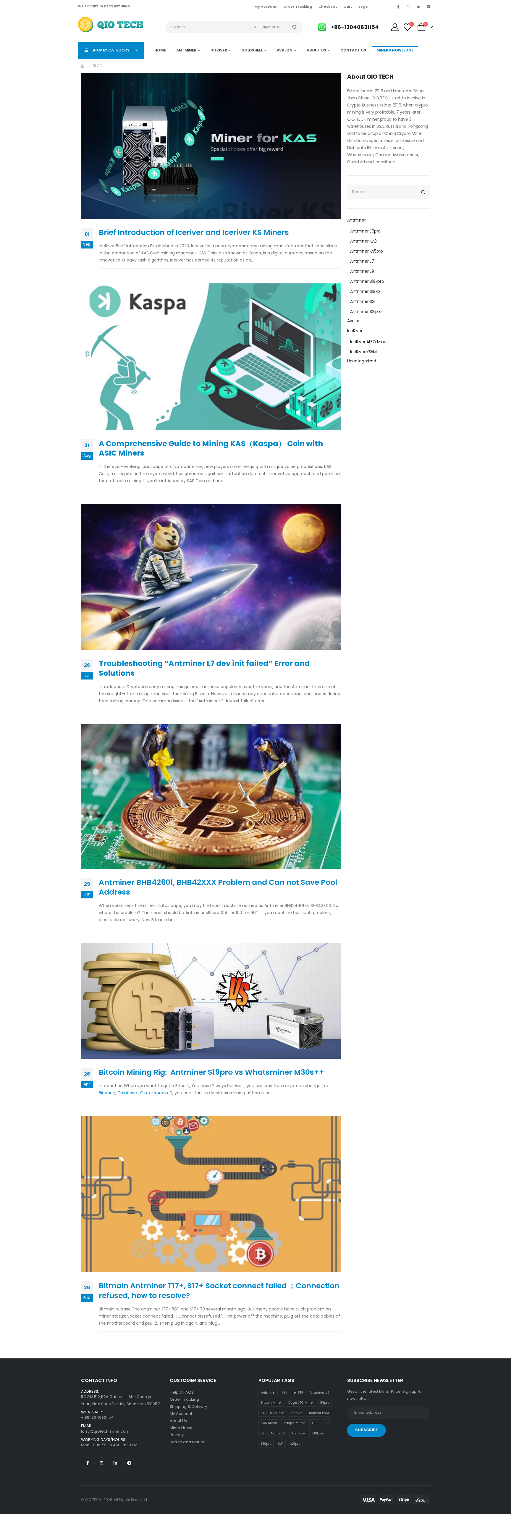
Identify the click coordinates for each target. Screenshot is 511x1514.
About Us (316, 50)
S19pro (266, 1443)
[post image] (211, 146)
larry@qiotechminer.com (105, 1431)
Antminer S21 (362, 301)
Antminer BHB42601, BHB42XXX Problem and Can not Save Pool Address (218, 887)
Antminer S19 (292, 1392)
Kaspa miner (294, 1423)
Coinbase (127, 1093)
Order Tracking (297, 6)
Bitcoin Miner (271, 1402)
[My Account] (394, 27)
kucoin (160, 1093)
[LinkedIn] (418, 6)
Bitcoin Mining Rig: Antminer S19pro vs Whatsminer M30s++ (211, 1072)
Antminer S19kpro (367, 281)
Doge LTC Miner (301, 1402)
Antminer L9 (362, 271)
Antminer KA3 (363, 241)
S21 (280, 1443)
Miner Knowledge (394, 50)
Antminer (186, 50)
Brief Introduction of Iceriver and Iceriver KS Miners (194, 232)
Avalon (284, 50)
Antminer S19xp (365, 291)
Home (160, 50)
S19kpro (318, 1433)
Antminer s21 (320, 1392)
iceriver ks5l (319, 1412)
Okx (144, 1093)
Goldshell (252, 50)
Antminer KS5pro (366, 251)
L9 (262, 1433)
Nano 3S (278, 1433)
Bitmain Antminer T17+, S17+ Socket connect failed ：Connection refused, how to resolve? (219, 1291)
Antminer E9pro (365, 231)
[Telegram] (428, 6)
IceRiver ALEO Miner (369, 342)
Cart (348, 6)
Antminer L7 (362, 261)
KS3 (314, 1423)
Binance (107, 1093)
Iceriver (296, 1412)
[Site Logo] (111, 25)
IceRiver (219, 50)
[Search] (295, 27)
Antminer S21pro (366, 311)
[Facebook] (398, 6)
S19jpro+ (298, 1433)
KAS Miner (269, 1423)
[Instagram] (408, 6)
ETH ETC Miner (272, 1412)
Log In (364, 6)
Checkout (327, 6)
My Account (266, 6)
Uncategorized (361, 361)
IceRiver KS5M (363, 352)
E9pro (324, 1402)
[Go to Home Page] (83, 66)
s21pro (295, 1443)
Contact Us (353, 50)
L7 (326, 1423)
